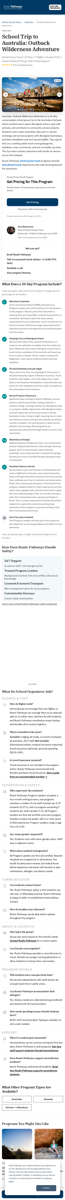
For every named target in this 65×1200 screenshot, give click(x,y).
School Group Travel (11, 22)
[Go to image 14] (46, 109)
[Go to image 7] (31, 109)
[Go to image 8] (33, 109)
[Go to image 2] (20, 109)
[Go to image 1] (18, 109)
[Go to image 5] (27, 109)
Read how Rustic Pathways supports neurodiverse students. (34, 1070)
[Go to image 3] (22, 109)
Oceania (48, 1099)
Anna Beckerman (25, 226)
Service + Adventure (17, 1107)
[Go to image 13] (44, 109)
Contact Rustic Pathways (23, 940)
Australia (29, 22)
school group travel (30, 160)
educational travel (11, 164)
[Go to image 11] (40, 109)
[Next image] (59, 94)
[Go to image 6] (29, 109)
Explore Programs (55, 7)
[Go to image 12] (42, 109)
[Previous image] (5, 94)
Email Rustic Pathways (19, 254)
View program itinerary (19, 272)
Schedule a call (15, 268)
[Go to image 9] (35, 109)
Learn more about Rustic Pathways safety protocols (29, 603)
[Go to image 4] (24, 109)
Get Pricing (32, 202)
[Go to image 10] (37, 109)
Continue (46, 1188)
